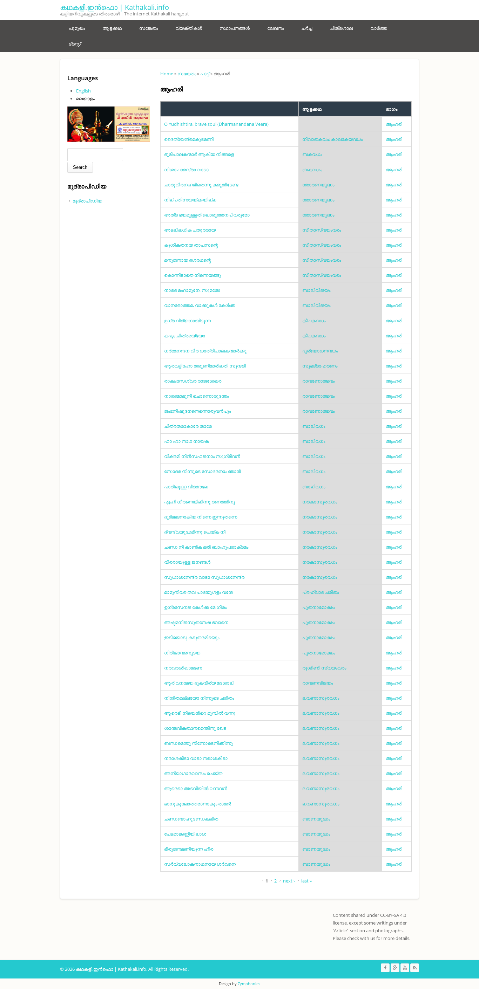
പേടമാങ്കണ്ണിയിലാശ (185, 834)
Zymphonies (249, 983)
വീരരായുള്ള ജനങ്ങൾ (187, 562)
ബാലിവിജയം (316, 290)
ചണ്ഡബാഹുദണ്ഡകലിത (191, 819)
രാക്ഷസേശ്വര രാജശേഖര (192, 381)
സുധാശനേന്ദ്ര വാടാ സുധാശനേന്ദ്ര (204, 577)
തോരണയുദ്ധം (318, 184)
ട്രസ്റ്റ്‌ (75, 44)
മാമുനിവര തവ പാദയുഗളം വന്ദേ (198, 592)
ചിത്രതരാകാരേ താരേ (188, 426)
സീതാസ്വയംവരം (321, 230)
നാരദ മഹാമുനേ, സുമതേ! (192, 290)
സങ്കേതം (148, 28)
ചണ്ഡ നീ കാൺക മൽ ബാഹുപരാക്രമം (206, 547)
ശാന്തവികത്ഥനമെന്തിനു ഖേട (195, 728)
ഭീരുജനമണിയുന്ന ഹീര (188, 849)
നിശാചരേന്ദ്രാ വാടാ (186, 169)
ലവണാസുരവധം (320, 698)
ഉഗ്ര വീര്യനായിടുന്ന (187, 320)
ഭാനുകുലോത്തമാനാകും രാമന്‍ (197, 804)
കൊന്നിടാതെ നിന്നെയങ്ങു (192, 275)
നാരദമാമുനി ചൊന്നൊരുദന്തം (196, 396)
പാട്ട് (204, 73)
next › (289, 881)
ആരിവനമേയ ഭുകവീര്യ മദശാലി (199, 683)
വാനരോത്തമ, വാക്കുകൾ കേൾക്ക (199, 305)
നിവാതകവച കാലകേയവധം (332, 139)
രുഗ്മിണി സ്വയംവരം (324, 668)
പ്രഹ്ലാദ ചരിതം (320, 592)
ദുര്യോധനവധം (320, 351)
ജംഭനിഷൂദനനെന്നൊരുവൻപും (197, 411)
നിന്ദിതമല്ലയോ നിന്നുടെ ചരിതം (199, 698)
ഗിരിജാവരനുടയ (182, 653)
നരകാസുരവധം (319, 502)
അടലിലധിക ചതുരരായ (190, 230)
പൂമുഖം (77, 28)
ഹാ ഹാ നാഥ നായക (186, 441)
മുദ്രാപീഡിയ (87, 201)
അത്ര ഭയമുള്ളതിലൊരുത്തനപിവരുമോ (207, 215)
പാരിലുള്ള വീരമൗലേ (186, 486)
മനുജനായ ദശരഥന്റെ (187, 260)
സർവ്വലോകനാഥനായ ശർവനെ (200, 864)
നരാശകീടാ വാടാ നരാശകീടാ (196, 758)
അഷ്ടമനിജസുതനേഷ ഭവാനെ (196, 622)
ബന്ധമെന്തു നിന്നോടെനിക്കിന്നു (198, 743)
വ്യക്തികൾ (188, 28)
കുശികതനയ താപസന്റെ (191, 245)
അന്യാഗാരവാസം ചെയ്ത (193, 773)
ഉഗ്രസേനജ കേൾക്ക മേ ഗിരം (195, 607)
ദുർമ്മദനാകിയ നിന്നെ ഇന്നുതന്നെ (200, 517)
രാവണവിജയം (317, 683)
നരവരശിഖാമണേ (183, 668)
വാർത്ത (378, 28)
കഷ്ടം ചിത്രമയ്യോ (184, 335)
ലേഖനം (275, 28)
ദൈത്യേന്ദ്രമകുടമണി (189, 139)
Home (166, 73)
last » (306, 881)
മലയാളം (85, 98)
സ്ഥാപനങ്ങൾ (235, 28)
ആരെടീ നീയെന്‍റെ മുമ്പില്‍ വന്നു (199, 713)
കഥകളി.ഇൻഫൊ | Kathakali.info (114, 7)
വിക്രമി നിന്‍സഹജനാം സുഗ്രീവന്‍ (202, 456)
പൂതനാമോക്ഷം (318, 607)
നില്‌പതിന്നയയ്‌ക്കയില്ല (190, 200)
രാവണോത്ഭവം (318, 381)
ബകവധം (312, 154)
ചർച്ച (306, 28)
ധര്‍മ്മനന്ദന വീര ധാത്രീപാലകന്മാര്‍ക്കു (205, 351)
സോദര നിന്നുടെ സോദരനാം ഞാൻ (202, 471)
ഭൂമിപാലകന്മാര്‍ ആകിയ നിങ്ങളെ (199, 154)
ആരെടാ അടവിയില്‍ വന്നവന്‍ (195, 788)
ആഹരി (394, 124)
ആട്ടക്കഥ (112, 28)
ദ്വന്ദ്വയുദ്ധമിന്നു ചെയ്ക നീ (194, 532)
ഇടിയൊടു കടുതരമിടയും (191, 637)
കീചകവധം (313, 320)
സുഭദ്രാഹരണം (319, 366)
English (83, 91)
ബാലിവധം (313, 426)
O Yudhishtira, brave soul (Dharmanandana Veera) (216, 124)
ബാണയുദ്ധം (316, 819)
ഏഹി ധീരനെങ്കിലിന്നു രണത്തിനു (199, 502)
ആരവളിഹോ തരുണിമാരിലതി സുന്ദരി (205, 366)
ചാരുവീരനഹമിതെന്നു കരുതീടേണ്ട (201, 184)
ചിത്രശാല (341, 28)
